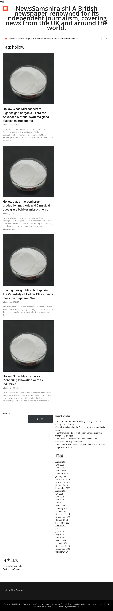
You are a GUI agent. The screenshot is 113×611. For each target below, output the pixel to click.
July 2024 (59, 528)
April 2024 (59, 537)
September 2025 (62, 488)
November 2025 (62, 482)
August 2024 (61, 525)
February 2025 (61, 508)
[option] (58, 38)
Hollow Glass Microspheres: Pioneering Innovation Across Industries (23, 380)
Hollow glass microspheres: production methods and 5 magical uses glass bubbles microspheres (26, 205)
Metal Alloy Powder (14, 590)
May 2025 (59, 499)
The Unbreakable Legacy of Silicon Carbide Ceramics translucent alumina (43, 38)
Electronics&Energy (11, 569)
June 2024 (59, 531)
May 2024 (59, 534)
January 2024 (61, 543)
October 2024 (61, 520)
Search (6, 413)
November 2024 (62, 517)
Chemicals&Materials (12, 566)
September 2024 (62, 522)
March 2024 (60, 540)
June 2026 (59, 464)
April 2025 (59, 502)
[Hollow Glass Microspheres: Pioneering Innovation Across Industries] (28, 346)
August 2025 (61, 491)
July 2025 (59, 493)
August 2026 (61, 462)
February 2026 (61, 473)
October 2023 (61, 551)
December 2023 (62, 546)
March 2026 (60, 470)
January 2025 (61, 511)
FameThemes (73, 606)
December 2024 (62, 514)
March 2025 (60, 505)
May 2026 (59, 467)
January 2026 (61, 476)
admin (5, 125)
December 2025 (62, 479)
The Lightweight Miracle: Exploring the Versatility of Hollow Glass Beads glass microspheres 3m (28, 294)
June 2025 (59, 496)
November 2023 (62, 549)
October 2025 (61, 485)
